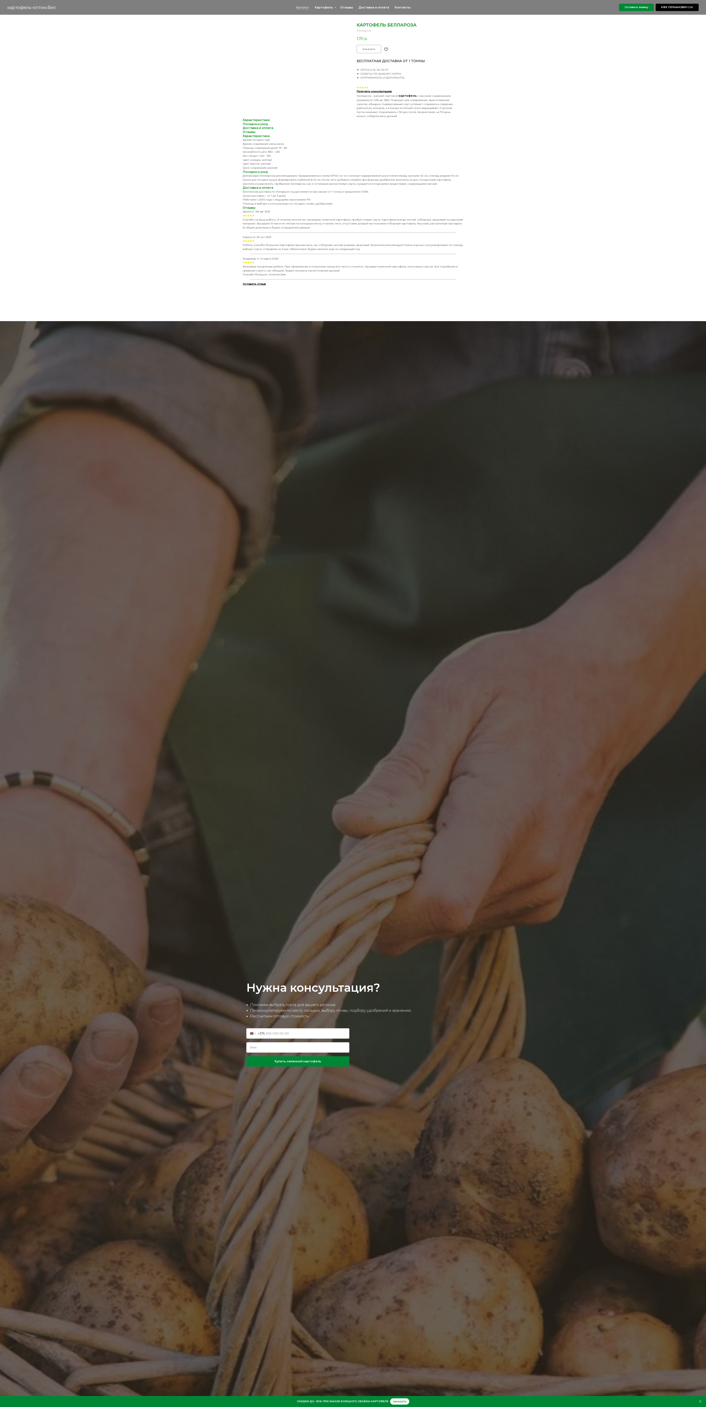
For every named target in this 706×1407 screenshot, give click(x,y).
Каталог (302, 7)
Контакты (402, 7)
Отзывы (346, 7)
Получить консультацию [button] (374, 91)
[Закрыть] (700, 1401)
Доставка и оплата (374, 7)
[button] (636, 7)
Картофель (324, 7)
